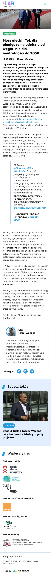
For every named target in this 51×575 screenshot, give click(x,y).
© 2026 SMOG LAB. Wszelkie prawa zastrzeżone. (20, 562)
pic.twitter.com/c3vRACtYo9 (29, 207)
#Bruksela (19, 171)
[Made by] (21, 571)
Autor (20, 330)
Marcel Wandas (25, 59)
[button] (19, 371)
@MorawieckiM (22, 168)
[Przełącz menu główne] (45, 4)
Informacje (9, 34)
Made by (7, 571)
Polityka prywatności (13, 556)
